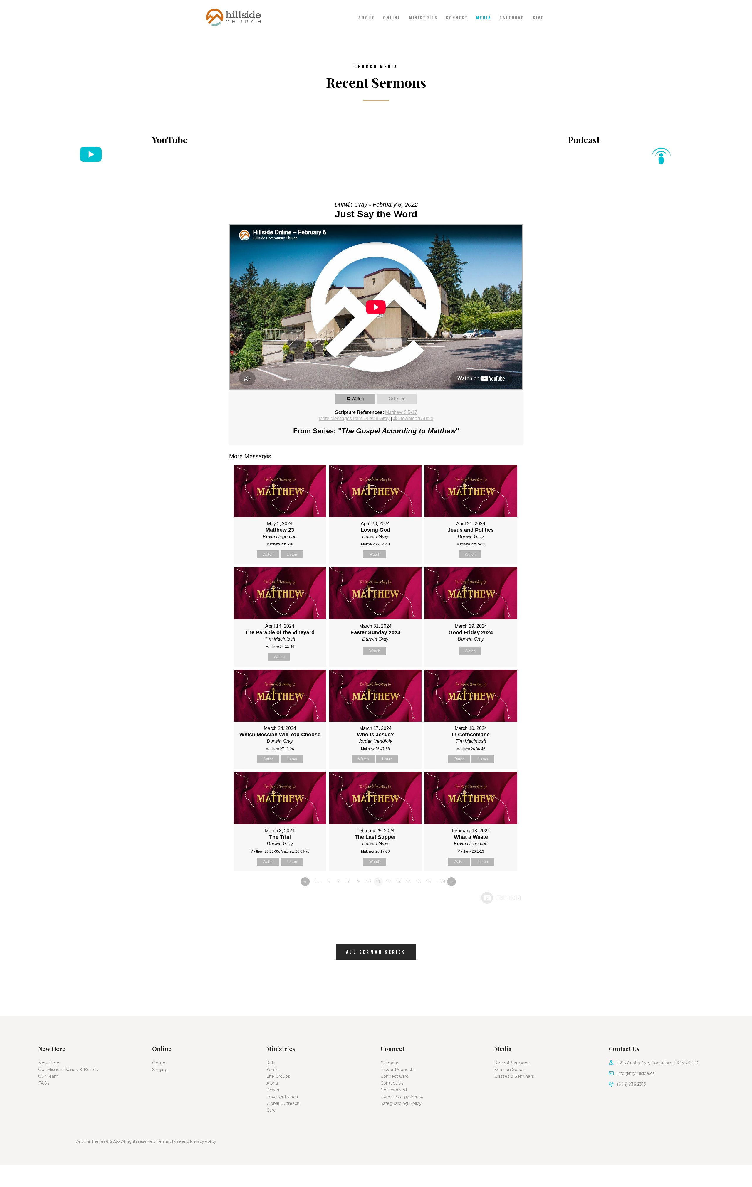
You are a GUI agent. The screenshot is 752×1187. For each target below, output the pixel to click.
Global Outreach (283, 1103)
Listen (399, 398)
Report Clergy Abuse (401, 1096)
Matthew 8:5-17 (401, 412)
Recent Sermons (511, 1062)
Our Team (48, 1076)
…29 (440, 881)
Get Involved (393, 1089)
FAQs (43, 1083)
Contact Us (391, 1083)
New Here (48, 1062)
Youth (272, 1069)
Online (158, 1062)
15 (418, 881)
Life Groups (278, 1076)
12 (388, 881)
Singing (160, 1069)
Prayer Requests (397, 1069)
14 (408, 881)
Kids (270, 1062)
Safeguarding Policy (401, 1103)
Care (271, 1110)
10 (368, 881)
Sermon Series (509, 1069)
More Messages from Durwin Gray (354, 418)
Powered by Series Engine (501, 898)
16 (428, 881)
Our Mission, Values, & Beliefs (68, 1069)
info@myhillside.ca (636, 1073)
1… (317, 881)
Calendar (389, 1062)
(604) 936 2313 (631, 1084)
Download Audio (416, 418)
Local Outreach (282, 1096)
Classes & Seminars (514, 1076)
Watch (358, 398)
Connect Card (394, 1076)
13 (398, 881)
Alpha (272, 1083)
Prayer (273, 1089)
